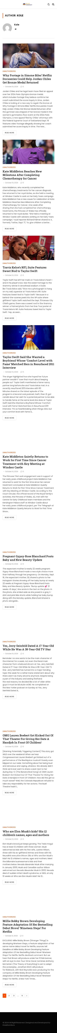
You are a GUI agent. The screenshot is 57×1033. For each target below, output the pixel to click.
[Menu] (4, 4)
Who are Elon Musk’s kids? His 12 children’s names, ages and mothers (26, 833)
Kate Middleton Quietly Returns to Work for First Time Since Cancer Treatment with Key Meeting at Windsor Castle (25, 462)
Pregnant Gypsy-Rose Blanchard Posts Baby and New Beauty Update (28, 558)
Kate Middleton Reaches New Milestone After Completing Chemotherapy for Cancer (22, 175)
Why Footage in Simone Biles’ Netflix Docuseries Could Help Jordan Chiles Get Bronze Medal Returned (27, 79)
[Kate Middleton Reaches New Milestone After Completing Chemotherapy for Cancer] (28, 152)
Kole (16, 24)
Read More (9, 133)
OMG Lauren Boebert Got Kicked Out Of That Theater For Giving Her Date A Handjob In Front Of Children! (28, 739)
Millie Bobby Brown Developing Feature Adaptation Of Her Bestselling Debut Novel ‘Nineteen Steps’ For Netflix (27, 926)
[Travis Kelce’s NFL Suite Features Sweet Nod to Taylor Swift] (28, 248)
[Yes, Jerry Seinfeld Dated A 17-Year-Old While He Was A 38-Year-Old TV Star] (28, 626)
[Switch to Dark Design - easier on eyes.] (48, 4)
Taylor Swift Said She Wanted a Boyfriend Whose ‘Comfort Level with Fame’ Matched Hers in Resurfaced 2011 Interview (28, 362)
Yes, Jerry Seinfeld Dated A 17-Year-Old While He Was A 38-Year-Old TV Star (28, 647)
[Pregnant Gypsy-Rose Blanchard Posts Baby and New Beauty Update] (28, 536)
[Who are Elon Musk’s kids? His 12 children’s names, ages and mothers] (28, 812)
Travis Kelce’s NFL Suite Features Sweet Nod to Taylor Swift (24, 269)
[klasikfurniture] (27, 4)
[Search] (53, 4)
